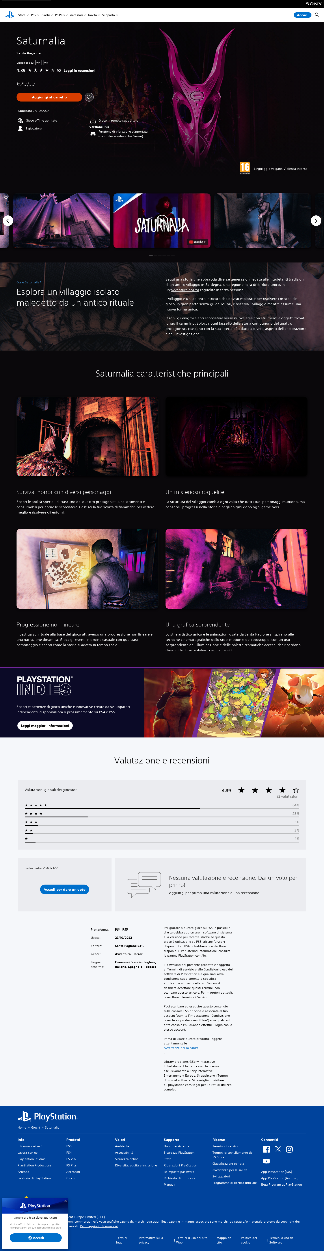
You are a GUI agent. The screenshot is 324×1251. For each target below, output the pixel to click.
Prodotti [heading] (73, 1139)
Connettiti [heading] (269, 1139)
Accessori (76, 15)
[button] (162, 220)
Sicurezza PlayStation (179, 1153)
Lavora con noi (28, 1153)
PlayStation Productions (35, 1165)
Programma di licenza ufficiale (234, 1183)
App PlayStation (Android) (279, 1178)
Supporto (108, 15)
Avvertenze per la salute (181, 1048)
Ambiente (122, 1146)
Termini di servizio (225, 1146)
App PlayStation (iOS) (276, 1172)
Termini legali (121, 1240)
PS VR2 (71, 1159)
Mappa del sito (224, 1240)
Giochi (45, 15)
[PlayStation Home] (9, 15)
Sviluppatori (221, 1176)
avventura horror (185, 290)
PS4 (69, 1153)
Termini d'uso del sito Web (191, 1240)
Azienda (23, 1172)
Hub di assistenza (177, 1146)
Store (22, 15)
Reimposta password (179, 1172)
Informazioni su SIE (31, 1146)
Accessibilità (124, 1153)
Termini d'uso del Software (281, 1240)
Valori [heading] (120, 1139)
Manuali (169, 1184)
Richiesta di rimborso (179, 1178)
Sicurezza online (126, 1159)
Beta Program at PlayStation (281, 1184)
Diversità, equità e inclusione (136, 1165)
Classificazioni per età (228, 1164)
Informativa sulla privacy (151, 1240)
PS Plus (60, 15)
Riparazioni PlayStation (180, 1165)
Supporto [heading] (171, 1139)
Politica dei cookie (249, 1240)
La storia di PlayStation (34, 1178)
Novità (92, 15)
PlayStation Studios (31, 1159)
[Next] (316, 220)
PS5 (33, 15)
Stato (167, 1159)
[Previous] (8, 220)
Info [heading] (21, 1139)
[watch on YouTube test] (197, 242)
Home (22, 1127)
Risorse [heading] (218, 1139)
